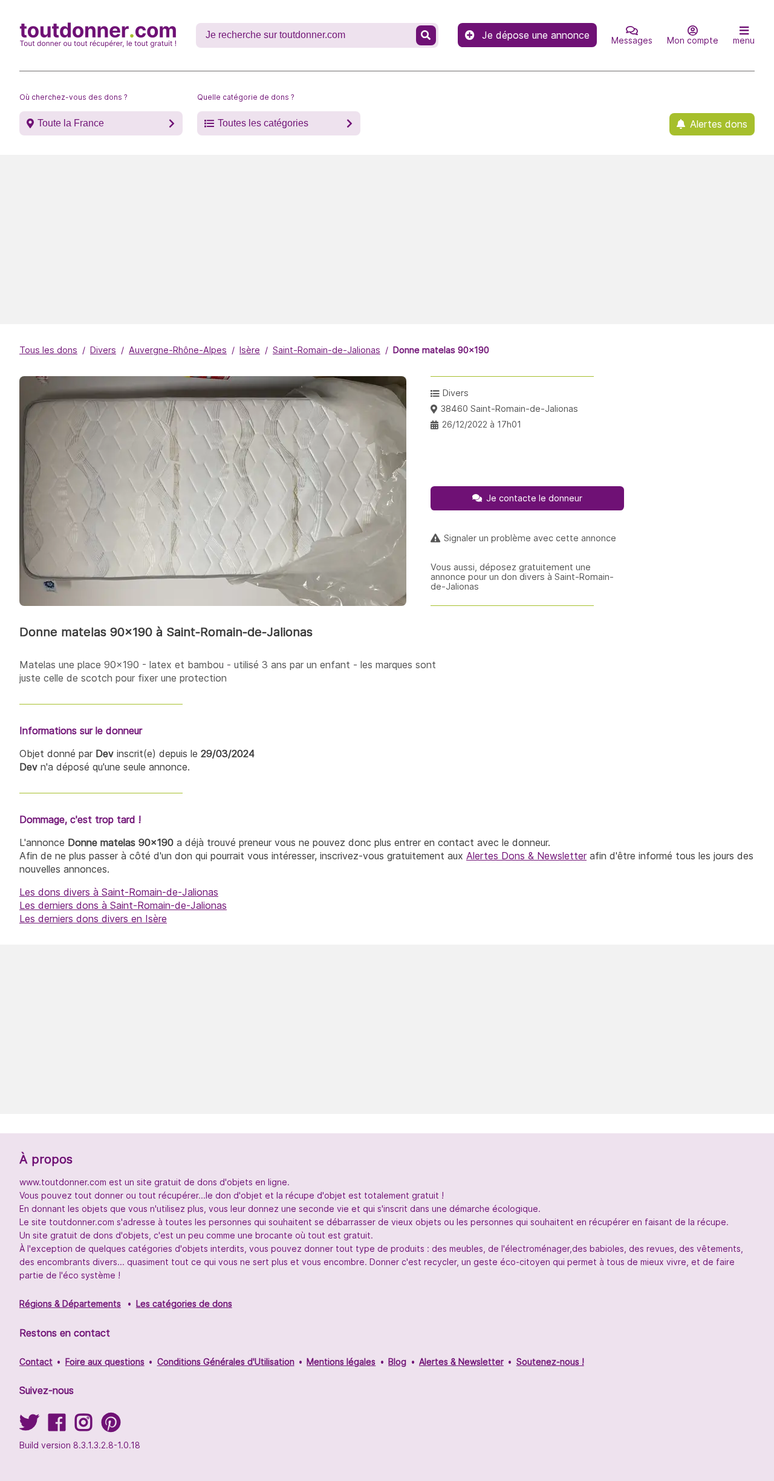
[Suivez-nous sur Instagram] (83, 1426)
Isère (249, 350)
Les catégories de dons (184, 1303)
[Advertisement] (387, 239)
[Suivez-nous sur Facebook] (56, 1426)
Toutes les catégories (263, 123)
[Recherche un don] (426, 35)
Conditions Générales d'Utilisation (225, 1361)
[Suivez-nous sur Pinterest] (111, 1426)
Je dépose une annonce (536, 35)
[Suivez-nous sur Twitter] (29, 1426)
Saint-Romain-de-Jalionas (326, 350)
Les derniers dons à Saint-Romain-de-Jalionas (123, 905)
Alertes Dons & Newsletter (526, 856)
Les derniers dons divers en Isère (93, 919)
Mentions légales (341, 1361)
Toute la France (70, 123)
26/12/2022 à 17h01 (481, 424)
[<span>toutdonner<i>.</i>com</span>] (98, 35)
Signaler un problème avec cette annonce (530, 538)
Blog (397, 1361)
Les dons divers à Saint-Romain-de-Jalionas (118, 892)
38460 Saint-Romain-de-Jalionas (509, 408)
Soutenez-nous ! (550, 1361)
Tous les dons (48, 350)
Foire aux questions (105, 1361)
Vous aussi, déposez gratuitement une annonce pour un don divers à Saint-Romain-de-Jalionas (522, 576)
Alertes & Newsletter (461, 1361)
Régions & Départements (70, 1303)
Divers (103, 350)
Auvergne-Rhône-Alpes (178, 350)
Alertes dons (718, 124)
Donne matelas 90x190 (441, 350)
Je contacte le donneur (534, 498)
